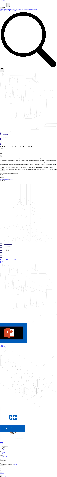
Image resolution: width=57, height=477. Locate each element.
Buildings (8, 179)
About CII (1, 10)
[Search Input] (28, 67)
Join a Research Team (22, 9)
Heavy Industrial (5, 179)
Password (1, 470)
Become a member (4, 476)
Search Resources (3, 452)
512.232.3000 (3, 449)
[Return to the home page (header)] (3, 2)
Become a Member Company (8, 9)
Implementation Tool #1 (3, 170)
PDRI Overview (3, 453)
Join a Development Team (17, 9)
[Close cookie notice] (0, 463)
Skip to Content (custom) (2, 0)
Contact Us (3, 450)
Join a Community (35, 9)
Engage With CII (2, 8)
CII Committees (13, 10)
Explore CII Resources (3, 7)
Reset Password (2, 473)
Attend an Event (12, 9)
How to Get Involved (2, 9)
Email (0, 469)
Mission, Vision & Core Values (6, 10)
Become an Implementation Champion (29, 9)
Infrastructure (11, 179)
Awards (16, 10)
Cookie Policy (15, 464)
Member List (10, 10)
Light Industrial (1, 179)
